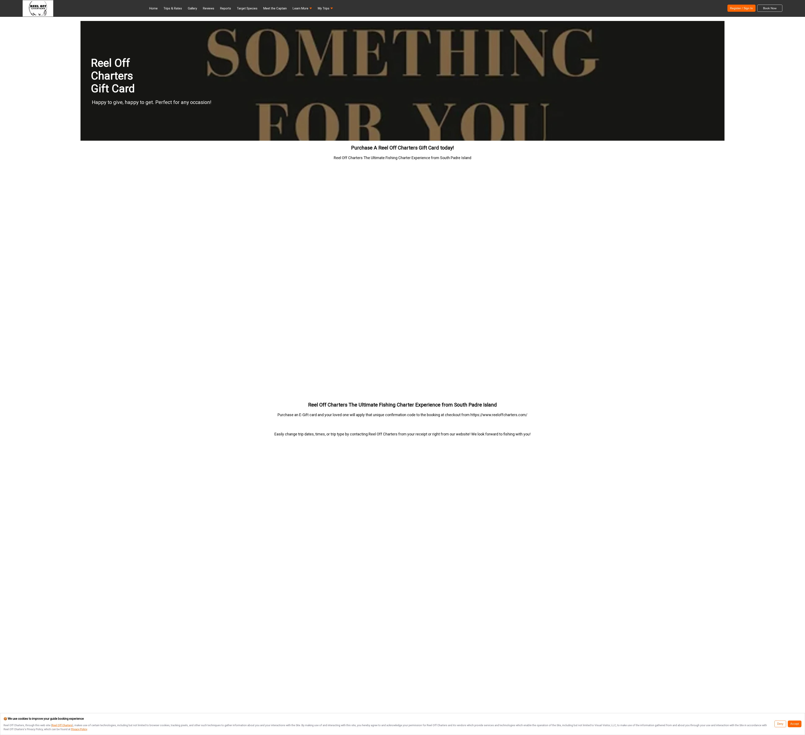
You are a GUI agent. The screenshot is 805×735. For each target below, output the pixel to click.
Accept (794, 723)
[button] (302, 9)
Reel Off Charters (62, 725)
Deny (780, 723)
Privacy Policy (79, 729)
